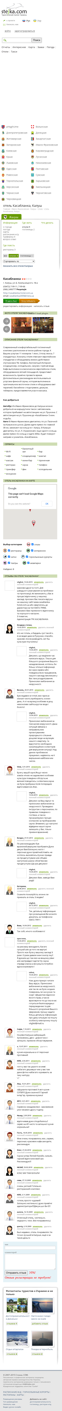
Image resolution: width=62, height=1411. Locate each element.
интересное (40, 550)
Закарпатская (43, 138)
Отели (5, 51)
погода (6, 229)
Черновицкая (13, 198)
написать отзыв (41, 306)
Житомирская (13, 138)
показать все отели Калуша (18, 265)
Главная (6, 209)
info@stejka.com (28, 1384)
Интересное (19, 47)
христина (21, 938)
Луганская (41, 156)
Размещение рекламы (12, 1399)
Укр (39, 20)
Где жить (27, 222)
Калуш (33, 209)
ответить (39, 582)
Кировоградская (45, 150)
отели (40, 209)
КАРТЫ (20, 1394)
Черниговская (43, 192)
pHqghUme (12, 126)
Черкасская (12, 192)
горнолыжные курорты (40, 556)
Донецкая (41, 132)
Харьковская (42, 180)
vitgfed (20, 582)
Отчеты (6, 47)
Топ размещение (10, 1402)
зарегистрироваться (25, 30)
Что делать (47, 222)
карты (6, 231)
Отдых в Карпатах (15, 1349)
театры (14, 563)
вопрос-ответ (9, 239)
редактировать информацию (17, 306)
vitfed (31, 972)
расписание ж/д (11, 234)
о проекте (10, 20)
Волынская (42, 126)
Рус (28, 20)
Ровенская (12, 174)
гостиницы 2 (28, 229)
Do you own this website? (19, 503)
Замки (41, 47)
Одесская (11, 168)
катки (13, 556)
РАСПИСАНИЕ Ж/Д (12, 1392)
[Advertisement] (31, 89)
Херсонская (12, 186)
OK (46, 504)
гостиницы (26, 255)
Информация (10, 222)
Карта (31, 47)
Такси (14, 51)
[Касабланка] (21, 325)
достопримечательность (40, 1402)
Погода (50, 47)
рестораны (16, 550)
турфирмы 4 (9, 236)
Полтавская (42, 168)
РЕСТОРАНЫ (9, 1394)
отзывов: (12, 1323)
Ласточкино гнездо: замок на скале (41, 1317)
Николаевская (43, 162)
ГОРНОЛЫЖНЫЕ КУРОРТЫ (36, 1392)
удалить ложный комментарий (35, 583)
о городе (7, 226)
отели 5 (26, 226)
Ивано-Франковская (47, 144)
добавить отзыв (40, 1323)
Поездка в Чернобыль (42, 1349)
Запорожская (13, 144)
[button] (34, 523)
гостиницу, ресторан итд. (41, 1404)
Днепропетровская (16, 132)
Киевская (11, 150)
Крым (9, 156)
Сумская (40, 174)
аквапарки (35, 563)
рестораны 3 (9, 249)
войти (8, 30)
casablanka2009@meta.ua (21, 295)
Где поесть (9, 245)
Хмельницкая (43, 186)
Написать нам (12, 24)
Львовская (12, 162)
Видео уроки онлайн (12, 1407)
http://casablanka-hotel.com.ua (18, 293)
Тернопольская (14, 180)
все (5, 255)
